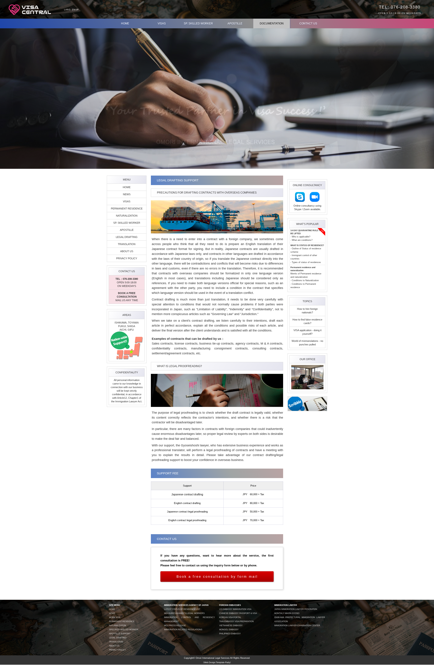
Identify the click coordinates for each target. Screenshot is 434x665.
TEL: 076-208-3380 (399, 7)
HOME (125, 23)
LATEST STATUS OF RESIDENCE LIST (182, 609)
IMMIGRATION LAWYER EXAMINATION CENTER (297, 625)
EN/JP (75, 9)
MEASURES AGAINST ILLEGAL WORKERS (184, 613)
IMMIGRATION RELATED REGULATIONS (183, 629)
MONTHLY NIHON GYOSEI (286, 613)
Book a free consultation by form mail (217, 576)
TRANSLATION (126, 244)
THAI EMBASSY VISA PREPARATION (236, 621)
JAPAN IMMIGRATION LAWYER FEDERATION (295, 609)
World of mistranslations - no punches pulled (307, 342)
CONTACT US (308, 23)
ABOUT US (126, 251)
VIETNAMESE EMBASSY (231, 625)
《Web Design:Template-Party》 (217, 662)
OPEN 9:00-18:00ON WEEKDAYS (126, 282)
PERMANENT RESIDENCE (127, 208)
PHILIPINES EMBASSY (230, 633)
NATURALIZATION (126, 215)
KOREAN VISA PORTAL (230, 617)
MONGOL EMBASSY (229, 629)
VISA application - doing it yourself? (307, 332)
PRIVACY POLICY (126, 258)
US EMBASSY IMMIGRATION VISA (235, 609)
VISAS (162, 23)
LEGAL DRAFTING (126, 237)
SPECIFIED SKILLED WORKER (123, 629)
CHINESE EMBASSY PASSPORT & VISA (238, 613)
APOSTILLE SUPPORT (119, 633)
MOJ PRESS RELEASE (175, 625)
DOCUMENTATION (272, 23)
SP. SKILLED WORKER (198, 23)
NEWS (127, 194)
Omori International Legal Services (213, 658)
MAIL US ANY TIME (126, 297)
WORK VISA (114, 617)
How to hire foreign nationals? (307, 310)
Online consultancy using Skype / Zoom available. (307, 207)
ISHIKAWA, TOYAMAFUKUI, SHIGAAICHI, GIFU (127, 326)
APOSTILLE (235, 23)
